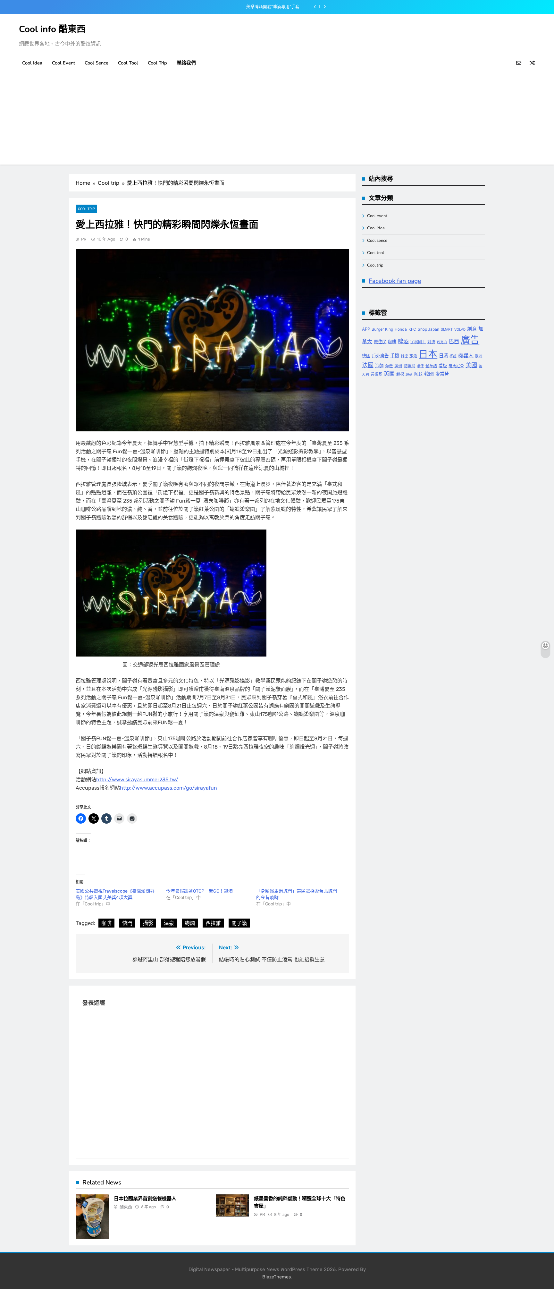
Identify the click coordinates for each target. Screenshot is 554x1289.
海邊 (389, 365)
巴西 (454, 341)
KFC (412, 329)
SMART (447, 329)
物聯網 (409, 365)
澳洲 (398, 365)
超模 (400, 374)
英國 (389, 373)
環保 (420, 366)
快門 (127, 923)
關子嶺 (239, 923)
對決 (431, 341)
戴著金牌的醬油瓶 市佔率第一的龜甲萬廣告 (259, 6)
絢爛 (190, 923)
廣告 (470, 339)
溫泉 (169, 923)
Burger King (382, 329)
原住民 (380, 341)
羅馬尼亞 (456, 365)
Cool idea (32, 63)
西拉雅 (213, 923)
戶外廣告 (380, 355)
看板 (443, 365)
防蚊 (418, 374)
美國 (471, 365)
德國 (366, 355)
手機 (394, 355)
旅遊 (413, 355)
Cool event (63, 63)
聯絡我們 (186, 63)
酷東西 (126, 1206)
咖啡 (106, 923)
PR (84, 239)
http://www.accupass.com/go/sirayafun (168, 788)
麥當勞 (442, 374)
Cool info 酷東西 (52, 29)
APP (366, 329)
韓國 (429, 374)
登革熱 (431, 365)
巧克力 (442, 342)
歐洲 (478, 356)
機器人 (466, 355)
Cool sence (96, 63)
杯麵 (453, 356)
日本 (428, 354)
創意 (472, 329)
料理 (404, 356)
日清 (443, 355)
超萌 (409, 374)
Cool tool (128, 63)
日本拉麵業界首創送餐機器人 (145, 1198)
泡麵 (379, 365)
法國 (368, 365)
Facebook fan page (395, 281)
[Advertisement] (277, 120)
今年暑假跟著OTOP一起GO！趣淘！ (201, 891)
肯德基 (376, 374)
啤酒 (403, 341)
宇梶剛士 (418, 341)
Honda (401, 329)
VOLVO (460, 329)
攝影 (148, 923)
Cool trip (157, 63)
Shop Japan (428, 329)
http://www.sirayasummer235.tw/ (137, 779)
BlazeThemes (276, 1277)
